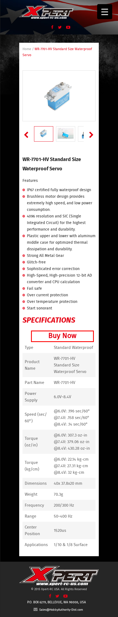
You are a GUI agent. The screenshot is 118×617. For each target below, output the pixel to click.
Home (27, 49)
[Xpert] (46, 11)
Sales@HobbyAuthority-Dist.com (60, 609)
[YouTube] (66, 27)
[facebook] (51, 27)
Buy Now (62, 336)
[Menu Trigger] (104, 11)
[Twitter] (58, 27)
